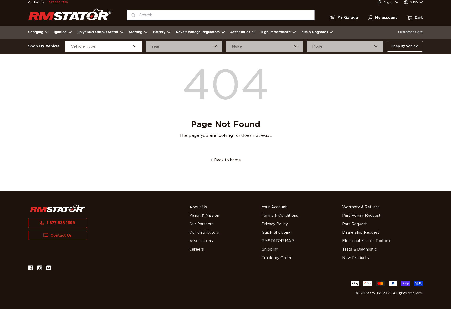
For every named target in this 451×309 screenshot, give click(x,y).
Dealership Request (360, 232)
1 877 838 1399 (57, 2)
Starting (135, 32)
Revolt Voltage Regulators (198, 32)
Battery (159, 32)
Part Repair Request (361, 215)
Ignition (60, 32)
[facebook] (30, 268)
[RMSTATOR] (70, 14)
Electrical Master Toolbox (366, 241)
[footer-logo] (57, 208)
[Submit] (132, 15)
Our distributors (204, 232)
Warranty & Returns (361, 207)
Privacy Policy (275, 224)
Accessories (240, 32)
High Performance (276, 32)
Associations (201, 241)
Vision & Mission (204, 215)
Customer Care (410, 32)
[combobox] (221, 15)
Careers (196, 249)
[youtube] (48, 268)
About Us (198, 207)
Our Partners (201, 224)
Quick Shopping (277, 232)
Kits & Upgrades (314, 32)
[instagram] (39, 268)
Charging (35, 32)
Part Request (354, 224)
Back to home (227, 160)
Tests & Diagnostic (359, 249)
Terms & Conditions (280, 215)
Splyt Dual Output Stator (97, 32)
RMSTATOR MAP (278, 241)
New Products (355, 258)
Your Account (274, 207)
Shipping (270, 249)
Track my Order (277, 258)
